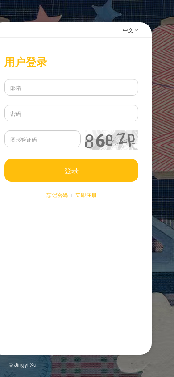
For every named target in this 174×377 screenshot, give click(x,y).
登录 (71, 170)
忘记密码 (57, 194)
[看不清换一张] (111, 140)
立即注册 (86, 194)
